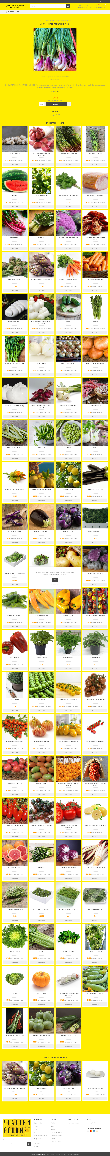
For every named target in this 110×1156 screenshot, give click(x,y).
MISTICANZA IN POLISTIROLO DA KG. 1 (14, 574)
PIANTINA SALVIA (95, 658)
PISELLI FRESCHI (41, 700)
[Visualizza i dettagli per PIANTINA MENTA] (68, 643)
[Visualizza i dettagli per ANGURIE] (15, 181)
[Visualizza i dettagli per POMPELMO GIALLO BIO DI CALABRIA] (95, 811)
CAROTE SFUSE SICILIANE (95, 280)
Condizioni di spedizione (40, 1135)
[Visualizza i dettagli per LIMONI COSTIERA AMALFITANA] (41, 475)
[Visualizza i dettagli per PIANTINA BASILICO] (41, 643)
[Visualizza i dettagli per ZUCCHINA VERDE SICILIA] (68, 1021)
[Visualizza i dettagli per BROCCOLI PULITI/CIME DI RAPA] (15, 349)
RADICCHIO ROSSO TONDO (68, 867)
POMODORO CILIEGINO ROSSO (14, 742)
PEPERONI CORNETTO (41, 616)
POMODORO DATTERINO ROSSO (95, 742)
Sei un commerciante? (74, 1123)
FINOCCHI (95, 448)
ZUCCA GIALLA (41, 993)
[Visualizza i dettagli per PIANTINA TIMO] (15, 685)
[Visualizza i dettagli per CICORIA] (95, 307)
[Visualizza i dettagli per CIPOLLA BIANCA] (41, 349)
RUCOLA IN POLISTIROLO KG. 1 (41, 909)
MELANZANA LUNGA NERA (95, 489)
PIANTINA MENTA (68, 658)
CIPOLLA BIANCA (41, 364)
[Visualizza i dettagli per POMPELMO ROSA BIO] (15, 853)
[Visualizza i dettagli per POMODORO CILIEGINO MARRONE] (95, 685)
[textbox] (48, 6)
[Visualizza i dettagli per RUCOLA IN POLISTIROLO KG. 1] (41, 895)
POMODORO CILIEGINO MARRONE (95, 700)
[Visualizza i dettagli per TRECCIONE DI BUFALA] (15, 307)
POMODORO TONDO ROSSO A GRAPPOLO (68, 826)
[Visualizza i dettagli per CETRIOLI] (68, 307)
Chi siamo (36, 1146)
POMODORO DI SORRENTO (14, 784)
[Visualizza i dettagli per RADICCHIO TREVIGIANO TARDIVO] (95, 853)
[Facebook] (88, 1122)
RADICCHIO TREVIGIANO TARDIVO (95, 867)
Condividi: (55, 111)
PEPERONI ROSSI (14, 658)
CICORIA (95, 322)
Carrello (53, 1138)
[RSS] (94, 1122)
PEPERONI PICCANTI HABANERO (95, 616)
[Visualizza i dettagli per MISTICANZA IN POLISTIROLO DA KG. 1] (15, 559)
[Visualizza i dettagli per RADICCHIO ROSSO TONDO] (68, 853)
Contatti (101, 12)
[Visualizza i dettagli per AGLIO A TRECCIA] (15, 139)
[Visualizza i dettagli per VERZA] (15, 979)
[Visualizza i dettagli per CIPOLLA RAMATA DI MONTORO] (95, 349)
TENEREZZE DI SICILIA (95, 951)
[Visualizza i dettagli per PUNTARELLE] (41, 853)
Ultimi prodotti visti (56, 1132)
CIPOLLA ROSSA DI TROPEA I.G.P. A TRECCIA (41, 406)
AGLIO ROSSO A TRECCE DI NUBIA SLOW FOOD (41, 154)
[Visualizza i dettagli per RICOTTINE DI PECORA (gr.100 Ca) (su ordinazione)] (68, 979)
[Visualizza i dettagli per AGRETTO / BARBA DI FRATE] (68, 139)
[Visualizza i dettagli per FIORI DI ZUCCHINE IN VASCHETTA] (15, 475)
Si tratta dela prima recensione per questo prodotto (55, 76)
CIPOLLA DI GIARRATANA (68, 364)
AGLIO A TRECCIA (14, 154)
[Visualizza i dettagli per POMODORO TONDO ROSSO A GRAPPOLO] (68, 811)
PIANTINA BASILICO (41, 658)
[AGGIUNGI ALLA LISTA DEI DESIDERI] (69, 104)
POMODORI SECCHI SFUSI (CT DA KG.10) (95, 238)
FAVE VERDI (68, 448)
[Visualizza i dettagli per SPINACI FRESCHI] (68, 937)
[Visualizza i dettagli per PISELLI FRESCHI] (41, 685)
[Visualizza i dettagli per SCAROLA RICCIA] (15, 937)
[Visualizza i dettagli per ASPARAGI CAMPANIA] (95, 139)
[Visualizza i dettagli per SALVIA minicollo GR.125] (95, 895)
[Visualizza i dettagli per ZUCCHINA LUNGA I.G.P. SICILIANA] (15, 1021)
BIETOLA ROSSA (14, 238)
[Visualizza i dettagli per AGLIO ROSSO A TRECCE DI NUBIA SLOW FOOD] (41, 139)
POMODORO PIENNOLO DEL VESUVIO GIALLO (68, 784)
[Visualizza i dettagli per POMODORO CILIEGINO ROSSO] (15, 727)
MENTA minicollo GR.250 (95, 532)
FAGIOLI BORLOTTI (95, 406)
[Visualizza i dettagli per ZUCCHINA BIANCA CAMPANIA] (95, 979)
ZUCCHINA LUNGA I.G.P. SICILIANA (15, 1035)
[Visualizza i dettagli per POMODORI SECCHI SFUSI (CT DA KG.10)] (95, 223)
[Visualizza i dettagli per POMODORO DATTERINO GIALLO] (68, 727)
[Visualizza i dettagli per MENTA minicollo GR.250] (95, 517)
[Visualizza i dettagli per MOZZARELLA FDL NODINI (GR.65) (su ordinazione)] (41, 307)
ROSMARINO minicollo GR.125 (14, 909)
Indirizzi (53, 1129)
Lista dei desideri (55, 1141)
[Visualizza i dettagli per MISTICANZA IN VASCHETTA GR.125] (41, 559)
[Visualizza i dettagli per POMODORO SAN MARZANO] (15, 811)
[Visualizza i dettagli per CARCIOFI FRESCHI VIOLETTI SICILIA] (41, 265)
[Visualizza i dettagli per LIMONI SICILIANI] (68, 475)
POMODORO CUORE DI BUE (41, 742)
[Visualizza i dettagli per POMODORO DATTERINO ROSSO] (95, 727)
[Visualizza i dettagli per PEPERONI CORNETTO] (41, 601)
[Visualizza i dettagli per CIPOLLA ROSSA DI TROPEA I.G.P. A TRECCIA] (41, 391)
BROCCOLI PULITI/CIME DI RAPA (14, 364)
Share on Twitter (51, 115)
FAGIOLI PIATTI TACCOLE (14, 448)
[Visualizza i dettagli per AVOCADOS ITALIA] (41, 181)
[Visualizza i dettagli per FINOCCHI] (95, 433)
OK (55, 579)
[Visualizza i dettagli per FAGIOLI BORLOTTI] (95, 391)
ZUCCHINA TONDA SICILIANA (41, 1035)
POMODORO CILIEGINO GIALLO (68, 700)
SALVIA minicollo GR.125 (95, 909)
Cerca (87, 12)
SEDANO (41, 951)
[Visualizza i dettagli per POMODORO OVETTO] (41, 769)
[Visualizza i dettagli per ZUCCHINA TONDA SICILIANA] (41, 1021)
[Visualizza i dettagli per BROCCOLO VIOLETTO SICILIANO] (68, 223)
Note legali (37, 1143)
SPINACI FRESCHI (68, 951)
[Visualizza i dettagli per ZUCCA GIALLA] (41, 979)
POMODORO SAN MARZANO (15, 826)
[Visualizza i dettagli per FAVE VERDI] (68, 433)
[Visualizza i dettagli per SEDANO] (41, 937)
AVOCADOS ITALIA (41, 196)
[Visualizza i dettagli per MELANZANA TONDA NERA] (41, 517)
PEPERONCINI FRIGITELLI (14, 616)
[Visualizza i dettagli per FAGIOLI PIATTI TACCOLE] (15, 433)
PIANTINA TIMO (14, 700)
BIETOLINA (41, 238)
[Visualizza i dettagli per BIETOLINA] (41, 223)
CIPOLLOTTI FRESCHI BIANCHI (68, 406)
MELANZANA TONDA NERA (41, 532)
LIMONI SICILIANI (68, 489)
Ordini (52, 1126)
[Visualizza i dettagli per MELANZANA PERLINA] (15, 517)
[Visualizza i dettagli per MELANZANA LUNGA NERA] (95, 475)
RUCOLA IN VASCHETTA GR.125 (68, 909)
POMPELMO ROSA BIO (14, 867)
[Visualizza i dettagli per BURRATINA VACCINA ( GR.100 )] (15, 391)
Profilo (80, 7)
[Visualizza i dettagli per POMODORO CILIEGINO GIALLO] (68, 685)
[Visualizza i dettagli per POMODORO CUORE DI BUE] (41, 727)
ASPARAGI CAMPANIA (95, 154)
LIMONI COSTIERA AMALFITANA (41, 489)
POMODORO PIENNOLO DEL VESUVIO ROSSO (95, 784)
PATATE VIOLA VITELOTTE (95, 574)
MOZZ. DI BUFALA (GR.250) (95, 1088)
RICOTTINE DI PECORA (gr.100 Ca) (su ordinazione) (68, 994)
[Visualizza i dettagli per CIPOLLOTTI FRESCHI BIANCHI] (68, 391)
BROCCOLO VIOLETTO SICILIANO (68, 238)
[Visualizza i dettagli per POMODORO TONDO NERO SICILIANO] (41, 811)
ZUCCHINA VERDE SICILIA (68, 1035)
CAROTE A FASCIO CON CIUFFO (68, 280)
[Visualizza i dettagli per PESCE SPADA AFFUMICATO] (95, 181)
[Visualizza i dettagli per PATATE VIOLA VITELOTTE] (95, 559)
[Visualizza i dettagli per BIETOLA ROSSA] (15, 223)
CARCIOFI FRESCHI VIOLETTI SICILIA (41, 280)
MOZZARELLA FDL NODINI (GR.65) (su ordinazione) (41, 322)
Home (81, 12)
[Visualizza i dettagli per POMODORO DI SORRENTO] (15, 769)
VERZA (15, 993)
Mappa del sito (38, 1123)
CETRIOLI (68, 322)
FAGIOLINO (41, 448)
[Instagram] (91, 1122)
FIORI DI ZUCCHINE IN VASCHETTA (15, 489)
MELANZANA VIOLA (68, 532)
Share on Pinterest (56, 115)
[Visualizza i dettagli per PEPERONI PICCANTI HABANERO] (95, 601)
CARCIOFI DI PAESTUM (14, 280)
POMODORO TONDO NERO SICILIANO (41, 826)
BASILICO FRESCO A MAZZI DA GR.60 (68, 196)
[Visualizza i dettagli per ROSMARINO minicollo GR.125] (15, 895)
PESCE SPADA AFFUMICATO (95, 196)
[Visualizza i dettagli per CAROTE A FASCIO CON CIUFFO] (68, 265)
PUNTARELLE (41, 867)
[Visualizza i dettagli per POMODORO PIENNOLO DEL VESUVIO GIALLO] (68, 769)
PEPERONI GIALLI (68, 616)
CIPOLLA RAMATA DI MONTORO (95, 364)
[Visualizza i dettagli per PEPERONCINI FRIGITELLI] (15, 601)
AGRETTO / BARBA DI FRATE (68, 154)
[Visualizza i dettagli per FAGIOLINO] (41, 433)
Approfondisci (55, 584)
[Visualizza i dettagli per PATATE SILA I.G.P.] (68, 559)
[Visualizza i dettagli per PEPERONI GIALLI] (68, 601)
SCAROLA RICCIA (15, 951)
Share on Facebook (54, 115)
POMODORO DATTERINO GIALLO (68, 742)
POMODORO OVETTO (42, 784)
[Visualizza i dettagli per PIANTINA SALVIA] (95, 643)
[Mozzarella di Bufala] (95, 1073)
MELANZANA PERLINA (14, 532)
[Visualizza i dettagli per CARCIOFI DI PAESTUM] (15, 265)
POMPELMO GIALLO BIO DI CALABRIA (95, 826)
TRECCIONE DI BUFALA (14, 322)
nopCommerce (42, 1154)
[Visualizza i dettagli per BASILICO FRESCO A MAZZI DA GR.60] (68, 181)
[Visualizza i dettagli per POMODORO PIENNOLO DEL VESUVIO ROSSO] (95, 769)
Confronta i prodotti (87, 7)
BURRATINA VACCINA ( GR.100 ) (15, 406)
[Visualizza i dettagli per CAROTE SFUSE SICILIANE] (95, 265)
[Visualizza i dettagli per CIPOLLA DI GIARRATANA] (68, 349)
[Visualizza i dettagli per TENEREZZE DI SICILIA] (95, 937)
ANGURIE (14, 196)
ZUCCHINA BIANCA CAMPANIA (95, 993)
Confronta (56, 80)
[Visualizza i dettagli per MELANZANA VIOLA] (68, 517)
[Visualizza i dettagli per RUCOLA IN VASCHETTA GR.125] (68, 895)
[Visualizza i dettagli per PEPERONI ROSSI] (15, 643)
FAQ (35, 1132)
